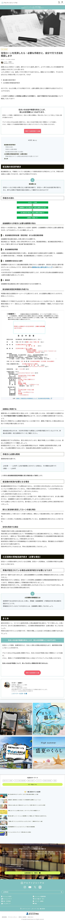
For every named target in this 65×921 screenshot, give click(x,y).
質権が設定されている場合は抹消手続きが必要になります (21, 156)
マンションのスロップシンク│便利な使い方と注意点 (19, 832)
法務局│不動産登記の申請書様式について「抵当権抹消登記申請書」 (33, 398)
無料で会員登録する (32, 131)
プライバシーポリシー (12, 917)
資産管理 (13, 59)
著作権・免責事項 (22, 917)
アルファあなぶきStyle (29, 847)
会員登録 (43, 908)
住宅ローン (4, 59)
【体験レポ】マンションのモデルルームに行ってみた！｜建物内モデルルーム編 (25, 821)
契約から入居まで (31, 780)
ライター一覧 (36, 908)
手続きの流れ (9, 147)
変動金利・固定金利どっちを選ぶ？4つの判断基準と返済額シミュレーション (24, 799)
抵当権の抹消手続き (10, 145)
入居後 (9, 59)
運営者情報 (4, 917)
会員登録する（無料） (31, 873)
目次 (30, 140)
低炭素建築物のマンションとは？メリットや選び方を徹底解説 (21, 826)
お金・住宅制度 (4, 49)
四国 (55, 780)
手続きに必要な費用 (11, 149)
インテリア (39, 780)
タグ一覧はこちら (32, 784)
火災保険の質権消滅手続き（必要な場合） (16, 154)
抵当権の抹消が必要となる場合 (14, 152)
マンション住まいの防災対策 (20, 780)
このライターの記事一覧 (18, 693)
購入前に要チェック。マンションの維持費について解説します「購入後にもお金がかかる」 (27, 816)
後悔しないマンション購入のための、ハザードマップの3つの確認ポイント (24, 810)
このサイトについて (26, 908)
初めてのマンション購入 (7, 780)
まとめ (6, 159)
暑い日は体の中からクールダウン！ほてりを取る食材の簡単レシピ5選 (23, 794)
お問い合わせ (30, 917)
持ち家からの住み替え (47, 780)
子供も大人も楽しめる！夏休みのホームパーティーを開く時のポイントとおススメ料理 (26, 805)
